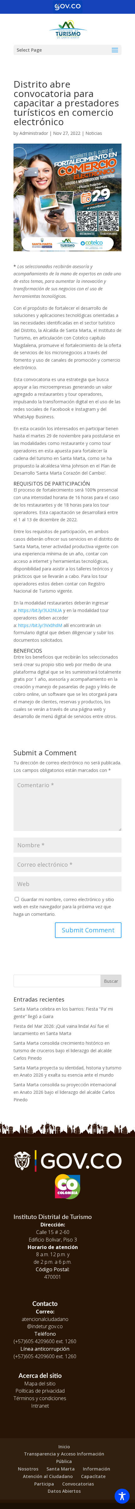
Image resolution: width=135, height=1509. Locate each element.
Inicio (64, 1447)
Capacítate (93, 1476)
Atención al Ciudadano (48, 1476)
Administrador (33, 133)
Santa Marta (60, 1469)
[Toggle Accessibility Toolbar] (122, 1496)
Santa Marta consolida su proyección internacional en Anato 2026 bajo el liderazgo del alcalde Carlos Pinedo (65, 1092)
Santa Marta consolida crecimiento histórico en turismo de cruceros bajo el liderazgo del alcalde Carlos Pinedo (63, 1050)
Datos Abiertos (64, 1491)
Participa (44, 1484)
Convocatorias (78, 1484)
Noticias (93, 133)
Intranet (40, 1405)
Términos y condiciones (40, 1398)
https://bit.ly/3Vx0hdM (40, 625)
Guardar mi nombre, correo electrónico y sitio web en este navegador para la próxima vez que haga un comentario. (64, 906)
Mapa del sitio (40, 1383)
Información (96, 1469)
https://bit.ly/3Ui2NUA (40, 610)
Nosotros (28, 1469)
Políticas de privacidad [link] (40, 1390)
